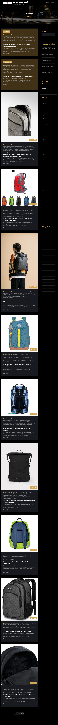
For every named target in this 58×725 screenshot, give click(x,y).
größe (14, 211)
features (25, 356)
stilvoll (13, 150)
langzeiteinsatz (6, 39)
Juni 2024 (44, 178)
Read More (5, 53)
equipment (5, 293)
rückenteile (23, 690)
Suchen (44, 31)
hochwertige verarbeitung (25, 421)
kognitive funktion (6, 68)
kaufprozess (32, 66)
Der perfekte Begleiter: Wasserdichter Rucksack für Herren (18, 631)
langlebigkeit (18, 211)
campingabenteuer (7, 36)
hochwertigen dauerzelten (25, 37)
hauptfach (19, 689)
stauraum (10, 296)
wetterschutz (5, 559)
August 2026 (45, 100)
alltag (22, 144)
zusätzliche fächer (12, 498)
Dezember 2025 (45, 124)
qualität (9, 690)
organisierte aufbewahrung (8, 359)
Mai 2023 (44, 217)
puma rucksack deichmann (15, 149)
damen (13, 210)
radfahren (33, 211)
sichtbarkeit (5, 296)
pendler (33, 423)
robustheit (20, 39)
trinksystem (23, 296)
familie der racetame (7, 66)
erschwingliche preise (7, 146)
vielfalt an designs (10, 361)
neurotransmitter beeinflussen (9, 69)
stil (17, 360)
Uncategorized (16, 34)
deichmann (26, 144)
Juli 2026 (44, 103)
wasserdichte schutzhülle (27, 558)
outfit (15, 359)
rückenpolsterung (20, 213)
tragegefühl (28, 360)
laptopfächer (9, 357)
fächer (13, 146)
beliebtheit (5, 356)
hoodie (44, 247)
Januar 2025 (45, 157)
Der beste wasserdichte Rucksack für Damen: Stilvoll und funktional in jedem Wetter (48, 55)
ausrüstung (5, 210)
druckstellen (32, 291)
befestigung (28, 555)
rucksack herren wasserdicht (8, 627)
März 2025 (44, 151)
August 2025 (45, 136)
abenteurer (23, 418)
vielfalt (4, 361)
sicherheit (33, 294)
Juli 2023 (44, 211)
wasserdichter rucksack (23, 214)
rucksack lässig (31, 359)
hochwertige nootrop (25, 66)
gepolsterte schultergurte (27, 146)
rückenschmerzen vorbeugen (20, 424)
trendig (27, 150)
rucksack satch (30, 424)
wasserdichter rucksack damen (9, 216)
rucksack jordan (29, 690)
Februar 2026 (45, 118)
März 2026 (44, 115)
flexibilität (28, 492)
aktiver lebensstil (6, 420)
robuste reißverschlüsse (25, 149)
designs (15, 356)
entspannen (33, 36)
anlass (29, 354)
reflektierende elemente (7, 213)
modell (31, 689)
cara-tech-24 (19, 36)
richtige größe (6, 558)
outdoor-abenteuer (21, 493)
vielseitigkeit (28, 426)
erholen (5, 37)
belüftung (28, 291)
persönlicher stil (20, 359)
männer (44, 259)
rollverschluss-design (21, 495)
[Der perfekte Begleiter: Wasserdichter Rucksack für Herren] (19, 600)
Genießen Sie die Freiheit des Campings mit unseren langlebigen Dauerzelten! (48, 66)
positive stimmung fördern (26, 69)
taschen (16, 496)
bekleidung (44, 232)
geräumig (17, 37)
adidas (44, 229)
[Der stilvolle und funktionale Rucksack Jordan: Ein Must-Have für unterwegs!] (19, 666)
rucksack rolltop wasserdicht (8, 496)
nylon (16, 493)
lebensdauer (8, 556)
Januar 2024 (45, 193)
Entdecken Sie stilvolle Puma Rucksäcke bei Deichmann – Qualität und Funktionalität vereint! (48, 49)
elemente (28, 36)
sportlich (10, 360)
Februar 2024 (45, 190)
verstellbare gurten (27, 496)
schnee (16, 627)
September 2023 (45, 205)
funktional (20, 146)
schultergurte (5, 360)
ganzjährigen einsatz (11, 37)
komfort (32, 37)
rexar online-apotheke (21, 71)
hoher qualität (9, 147)
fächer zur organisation (19, 210)
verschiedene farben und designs (18, 426)
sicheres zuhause (31, 39)
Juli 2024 (44, 175)
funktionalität (30, 356)
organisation (14, 556)
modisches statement (29, 357)
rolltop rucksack (6, 495)
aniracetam (23, 65)
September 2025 (45, 133)
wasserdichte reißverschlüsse (13, 214)
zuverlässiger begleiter (7, 152)
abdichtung (23, 492)
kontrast (4, 357)
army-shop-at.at (20, 2)
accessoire (23, 209)
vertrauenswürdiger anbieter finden (10, 74)
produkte (5, 149)
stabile (4, 40)
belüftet (22, 34)
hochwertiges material (7, 493)
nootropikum (18, 69)
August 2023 (45, 208)
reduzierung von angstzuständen (9, 71)
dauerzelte (24, 36)
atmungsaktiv (31, 209)
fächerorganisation (7, 689)
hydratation (5, 294)
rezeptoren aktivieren (30, 71)
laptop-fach (24, 211)
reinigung (30, 556)
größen (4, 147)
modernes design (18, 147)
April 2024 (44, 184)
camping (10, 210)
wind (10, 559)
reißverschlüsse (14, 690)
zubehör (12, 559)
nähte (13, 493)
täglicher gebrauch (22, 360)
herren (14, 624)
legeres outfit (22, 357)
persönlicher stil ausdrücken (8, 424)
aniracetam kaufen (30, 65)
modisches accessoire (26, 147)
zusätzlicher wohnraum (8, 42)
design (12, 356)
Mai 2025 (44, 145)
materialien (29, 211)
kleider (44, 253)
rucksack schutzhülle (13, 558)
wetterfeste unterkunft (22, 40)
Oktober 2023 (45, 202)
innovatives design (7, 423)
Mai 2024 (44, 181)
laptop (9, 294)
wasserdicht (5, 498)
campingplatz (13, 36)
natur (11, 39)
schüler (4, 426)
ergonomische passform (13, 293)
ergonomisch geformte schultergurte (17, 420)
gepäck (32, 555)
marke (13, 147)
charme (9, 356)
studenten (10, 426)
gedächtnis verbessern (16, 66)
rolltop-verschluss (13, 495)
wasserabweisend (10, 629)
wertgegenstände (19, 216)
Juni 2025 (44, 142)
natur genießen (15, 39)
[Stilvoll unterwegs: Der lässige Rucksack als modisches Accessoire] (19, 334)
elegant (19, 356)
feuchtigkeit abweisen (29, 210)
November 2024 (45, 163)
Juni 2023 (44, 214)
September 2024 (45, 169)
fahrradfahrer (20, 293)
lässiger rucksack (15, 357)
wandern (5, 214)
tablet (13, 296)
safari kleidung (45, 268)
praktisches (25, 359)
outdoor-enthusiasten (21, 556)
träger (25, 692)
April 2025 (44, 148)
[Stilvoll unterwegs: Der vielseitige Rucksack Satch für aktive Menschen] (19, 398)
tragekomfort (17, 296)
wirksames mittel (24, 74)
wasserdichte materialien (8, 297)
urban (32, 360)
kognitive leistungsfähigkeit (16, 68)
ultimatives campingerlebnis (11, 40)
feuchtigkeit (33, 623)
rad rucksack (18, 294)
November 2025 (45, 127)
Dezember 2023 (45, 196)
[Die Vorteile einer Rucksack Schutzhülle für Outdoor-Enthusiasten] (19, 535)
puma (8, 149)
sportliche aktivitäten (7, 150)
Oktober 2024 (45, 166)
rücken (19, 690)
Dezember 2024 (45, 160)
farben (16, 146)
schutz (25, 213)
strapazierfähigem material (20, 150)
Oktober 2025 (45, 130)
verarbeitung (28, 692)
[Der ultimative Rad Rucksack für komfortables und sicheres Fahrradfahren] (19, 262)
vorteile (18, 74)
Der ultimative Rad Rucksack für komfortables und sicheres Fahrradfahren (48, 60)
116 (21, 713)
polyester (27, 493)
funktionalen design (28, 293)
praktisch (33, 147)
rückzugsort (25, 39)
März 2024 (44, 187)
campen (26, 34)
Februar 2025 (45, 154)
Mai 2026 (44, 109)
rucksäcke (33, 149)
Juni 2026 (44, 106)
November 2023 (45, 199)
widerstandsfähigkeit (31, 40)
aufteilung (23, 688)
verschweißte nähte (31, 213)
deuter (44, 238)
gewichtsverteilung (16, 421)
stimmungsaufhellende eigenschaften (10, 72)
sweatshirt (44, 274)
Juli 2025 (44, 139)
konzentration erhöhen (26, 68)
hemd (44, 244)
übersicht (20, 72)
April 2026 (44, 112)
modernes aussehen (19, 423)
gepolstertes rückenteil (7, 421)
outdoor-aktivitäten (7, 626)
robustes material (21, 626)
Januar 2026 (45, 121)
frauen (44, 241)
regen (27, 556)
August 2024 (45, 172)
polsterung (13, 294)
